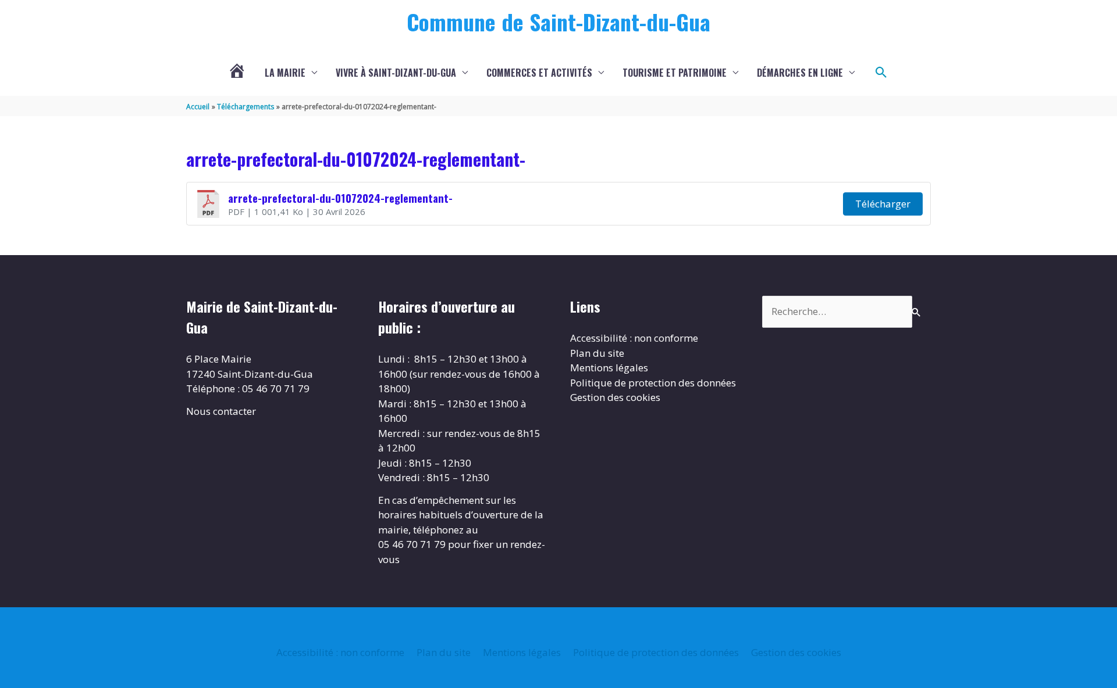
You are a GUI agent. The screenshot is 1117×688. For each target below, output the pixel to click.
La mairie (285, 73)
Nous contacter (221, 411)
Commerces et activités (539, 73)
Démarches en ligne (800, 73)
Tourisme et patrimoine (674, 73)
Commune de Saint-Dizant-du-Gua (558, 21)
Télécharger (882, 203)
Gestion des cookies (615, 397)
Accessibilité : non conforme (634, 338)
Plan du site (597, 353)
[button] (881, 72)
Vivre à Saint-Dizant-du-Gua (396, 73)
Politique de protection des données (653, 382)
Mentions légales (609, 367)
